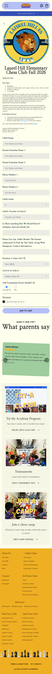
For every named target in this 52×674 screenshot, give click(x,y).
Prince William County (30, 636)
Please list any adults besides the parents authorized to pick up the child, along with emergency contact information (24, 242)
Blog (3, 568)
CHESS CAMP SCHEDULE (23, 539)
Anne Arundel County (9, 622)
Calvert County (7, 633)
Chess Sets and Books (30, 595)
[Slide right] (47, 41)
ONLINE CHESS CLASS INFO (23, 430)
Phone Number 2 (10, 187)
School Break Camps (29, 587)
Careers (4, 565)
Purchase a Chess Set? (13, 258)
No (15, 290)
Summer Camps (28, 584)
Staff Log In (6, 606)
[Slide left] (4, 41)
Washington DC (27, 640)
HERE (35, 123)
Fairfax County (7, 640)
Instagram (5, 584)
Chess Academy (29, 561)
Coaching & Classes (30, 568)
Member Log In (17, 606)
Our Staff (5, 561)
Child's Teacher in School (14, 211)
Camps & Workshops (30, 565)
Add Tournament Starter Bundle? (17, 283)
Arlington (5, 625)
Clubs (24, 580)
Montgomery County (29, 629)
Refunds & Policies (31, 606)
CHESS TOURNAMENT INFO (23, 483)
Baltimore (5, 629)
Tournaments (27, 591)
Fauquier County (8, 643)
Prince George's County (30, 633)
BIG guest (24, 120)
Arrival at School (11, 271)
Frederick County (28, 618)
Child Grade (8, 199)
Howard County (27, 622)
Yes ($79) (7, 290)
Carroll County (7, 636)
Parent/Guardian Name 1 (14, 150)
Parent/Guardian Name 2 (14, 162)
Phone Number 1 (10, 175)
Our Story (5, 557)
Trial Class (27, 557)
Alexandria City (7, 618)
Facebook (5, 580)
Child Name (8, 138)
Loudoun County (28, 625)
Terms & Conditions (19, 664)
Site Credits (36, 664)
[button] (47, 5)
